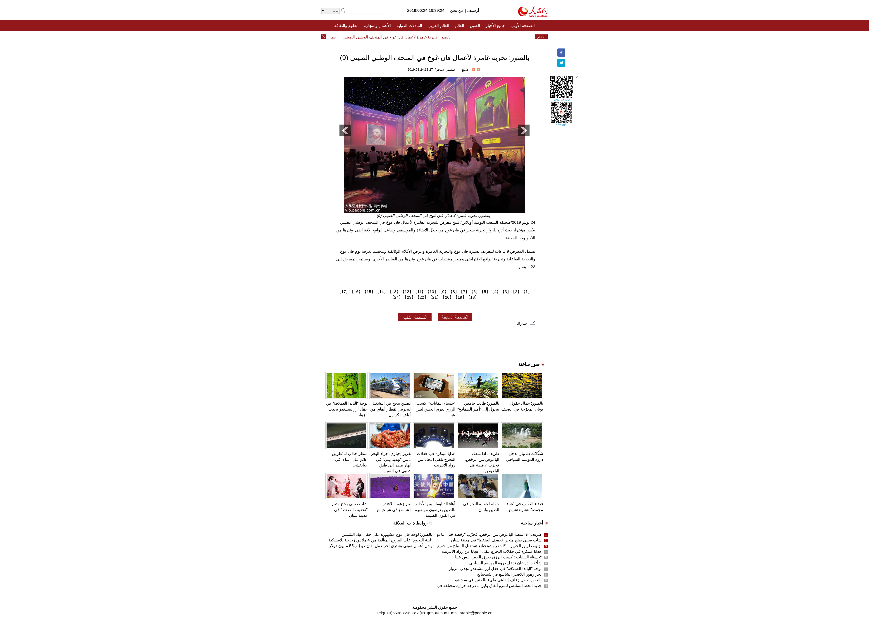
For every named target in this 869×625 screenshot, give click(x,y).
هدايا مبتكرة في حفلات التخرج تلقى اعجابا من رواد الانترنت (436, 459)
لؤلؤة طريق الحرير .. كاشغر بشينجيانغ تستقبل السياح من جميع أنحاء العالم (480, 545)
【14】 (381, 291)
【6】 (474, 291)
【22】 (421, 297)
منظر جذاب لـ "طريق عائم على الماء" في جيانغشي (350, 459)
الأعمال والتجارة (377, 25)
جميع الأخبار (495, 25)
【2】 (516, 291)
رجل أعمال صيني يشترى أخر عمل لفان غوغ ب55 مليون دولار (380, 545)
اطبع (466, 69)
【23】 (409, 297)
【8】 (454, 291)
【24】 (396, 297)
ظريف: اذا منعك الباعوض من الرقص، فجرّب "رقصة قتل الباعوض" (486, 534)
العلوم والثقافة (346, 25)
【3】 (506, 291)
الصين (475, 25)
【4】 (495, 291)
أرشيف (472, 10)
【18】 (472, 297)
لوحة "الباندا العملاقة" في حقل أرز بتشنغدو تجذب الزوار (347, 409)
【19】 (460, 297)
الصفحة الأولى (523, 25)
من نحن (457, 10)
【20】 (447, 297)
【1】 (526, 291)
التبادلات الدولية (409, 25)
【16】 (356, 291)
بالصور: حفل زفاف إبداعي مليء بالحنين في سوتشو (498, 580)
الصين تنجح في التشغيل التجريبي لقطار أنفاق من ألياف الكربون (390, 409)
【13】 (394, 291)
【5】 (485, 291)
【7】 (464, 291)
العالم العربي (438, 25)
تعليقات (431, 37)
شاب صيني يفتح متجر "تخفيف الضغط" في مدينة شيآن (349, 509)
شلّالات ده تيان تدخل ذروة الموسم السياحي (503, 563)
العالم (459, 25)
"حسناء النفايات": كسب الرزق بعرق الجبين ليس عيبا (435, 409)
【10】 (431, 291)
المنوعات (450, 37)
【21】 (434, 297)
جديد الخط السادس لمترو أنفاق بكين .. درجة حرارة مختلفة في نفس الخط (479, 585)
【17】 (343, 291)
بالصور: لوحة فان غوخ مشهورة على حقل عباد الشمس (386, 534)
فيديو (415, 37)
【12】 (407, 291)
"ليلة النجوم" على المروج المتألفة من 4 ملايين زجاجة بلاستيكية (380, 540)
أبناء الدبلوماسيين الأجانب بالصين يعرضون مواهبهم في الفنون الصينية (434, 509)
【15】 (369, 291)
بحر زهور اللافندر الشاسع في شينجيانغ (509, 574)
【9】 (443, 291)
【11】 (419, 291)
